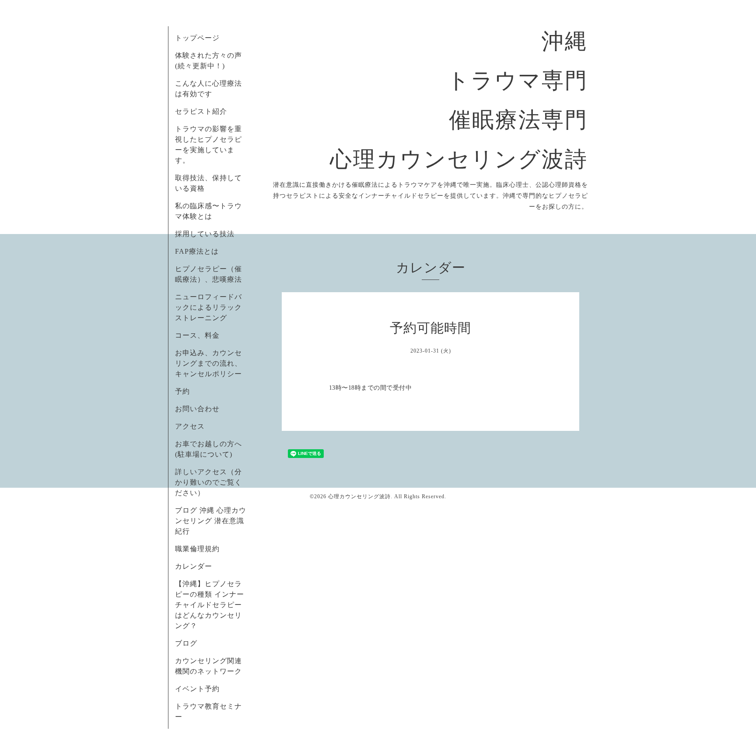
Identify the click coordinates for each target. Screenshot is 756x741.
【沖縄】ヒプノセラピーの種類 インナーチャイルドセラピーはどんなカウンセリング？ (209, 604)
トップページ (197, 38)
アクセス (190, 426)
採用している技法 (204, 234)
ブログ (186, 643)
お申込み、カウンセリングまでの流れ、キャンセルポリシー (208, 363)
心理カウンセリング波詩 (359, 496)
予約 (182, 391)
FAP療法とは (197, 251)
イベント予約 (197, 688)
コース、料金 (197, 335)
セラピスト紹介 (201, 111)
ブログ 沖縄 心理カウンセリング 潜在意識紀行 (210, 521)
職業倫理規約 (197, 548)
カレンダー (193, 566)
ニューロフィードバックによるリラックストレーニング (208, 307)
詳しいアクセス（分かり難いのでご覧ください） (208, 482)
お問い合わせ (197, 408)
